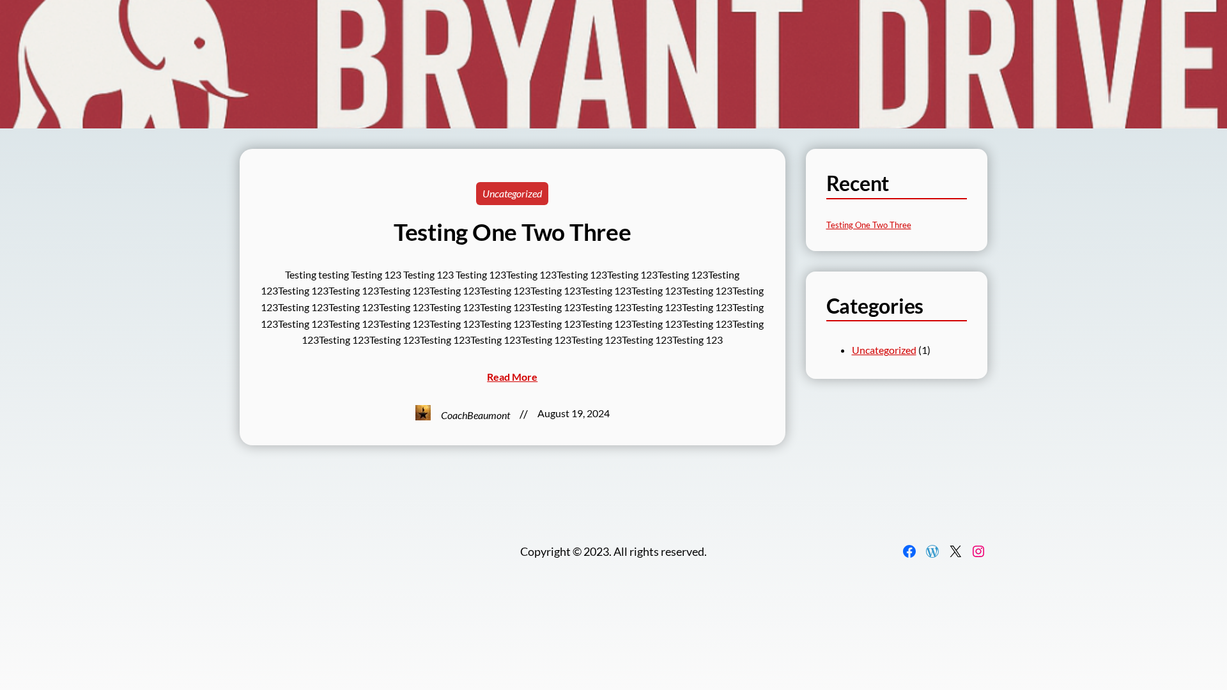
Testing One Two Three (512, 232)
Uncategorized (512, 193)
